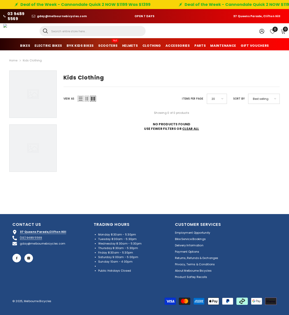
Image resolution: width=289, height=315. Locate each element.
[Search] (93, 31)
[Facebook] (16, 258)
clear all (190, 128)
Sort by (239, 98)
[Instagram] (28, 258)
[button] (81, 99)
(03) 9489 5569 (31, 238)
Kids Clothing (32, 60)
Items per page (192, 98)
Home (13, 60)
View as (69, 98)
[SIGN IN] (261, 31)
